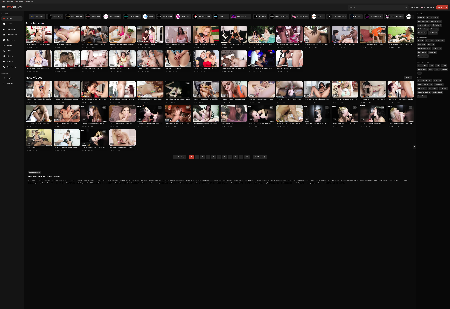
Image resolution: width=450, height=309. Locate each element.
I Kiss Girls (443, 88)
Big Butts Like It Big (425, 84)
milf (425, 65)
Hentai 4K (29, 2)
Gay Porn (19, 2)
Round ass (429, 40)
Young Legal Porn (424, 80)
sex (419, 73)
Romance (432, 52)
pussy (437, 69)
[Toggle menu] (4, 7)
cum (420, 65)
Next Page (258, 157)
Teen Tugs (438, 84)
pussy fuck (422, 69)
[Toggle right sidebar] (414, 147)
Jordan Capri (437, 92)
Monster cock (423, 56)
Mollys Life (437, 80)
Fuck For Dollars (424, 92)
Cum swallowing (424, 48)
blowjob (444, 69)
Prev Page (181, 157)
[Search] (406, 7)
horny (444, 65)
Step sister (440, 40)
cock (431, 65)
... (241, 157)
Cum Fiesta (422, 96)
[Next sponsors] (412, 17)
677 (247, 157)
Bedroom (431, 44)
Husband (421, 44)
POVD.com (422, 88)
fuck (437, 65)
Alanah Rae (433, 88)
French (420, 40)
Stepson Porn (8, 2)
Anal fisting (437, 48)
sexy (430, 69)
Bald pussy (422, 52)
